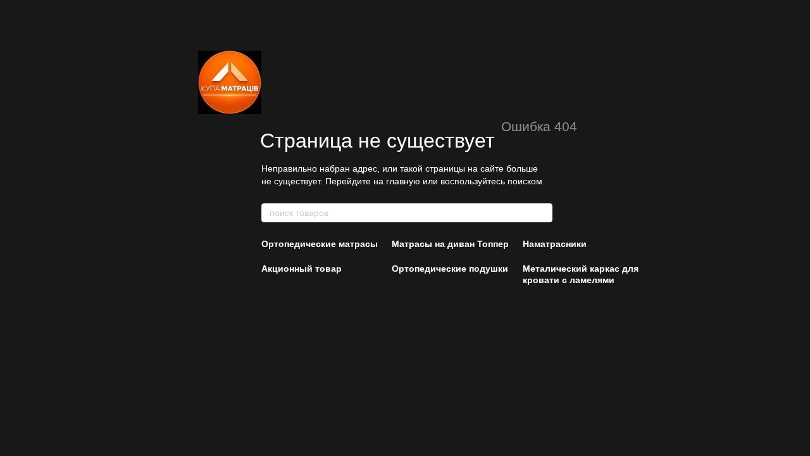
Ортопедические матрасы (319, 244)
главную (403, 181)
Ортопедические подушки (450, 268)
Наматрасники (555, 244)
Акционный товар (301, 268)
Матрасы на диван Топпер (450, 244)
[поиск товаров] (542, 212)
